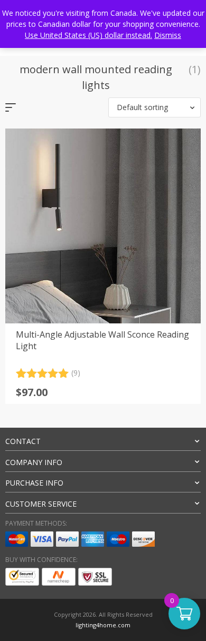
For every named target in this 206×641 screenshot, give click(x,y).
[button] (154, 107)
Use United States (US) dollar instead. (88, 35)
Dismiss (167, 35)
